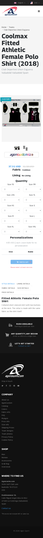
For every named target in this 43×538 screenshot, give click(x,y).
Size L (32, 216)
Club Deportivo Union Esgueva (17, 30)
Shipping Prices (8, 428)
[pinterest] (14, 385)
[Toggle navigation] (38, 11)
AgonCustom (7, 403)
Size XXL (32, 227)
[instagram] (10, 385)
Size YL (32, 195)
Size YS (10, 184)
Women (5, 457)
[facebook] (6, 385)
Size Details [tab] (23, 288)
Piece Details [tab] (8, 292)
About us (5, 400)
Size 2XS (11, 195)
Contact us (6, 508)
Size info (5, 425)
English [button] (20, 3)
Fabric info (6, 412)
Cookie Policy (7, 440)
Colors (4, 409)
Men (3, 454)
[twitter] (2, 385)
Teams (11, 27)
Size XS (10, 206)
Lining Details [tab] (23, 284)
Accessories (7, 461)
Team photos (7, 434)
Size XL (10, 227)
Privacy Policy (7, 437)
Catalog (5, 406)
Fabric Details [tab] (8, 288)
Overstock (6, 467)
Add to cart (23, 262)
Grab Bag (5, 464)
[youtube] (18, 385)
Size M (11, 216)
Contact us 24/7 (24, 346)
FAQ (3, 415)
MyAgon (5, 418)
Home (4, 27)
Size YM (32, 184)
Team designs (7, 431)
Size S (32, 206)
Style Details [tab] (8, 284)
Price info (6, 421)
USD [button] (36, 3)
